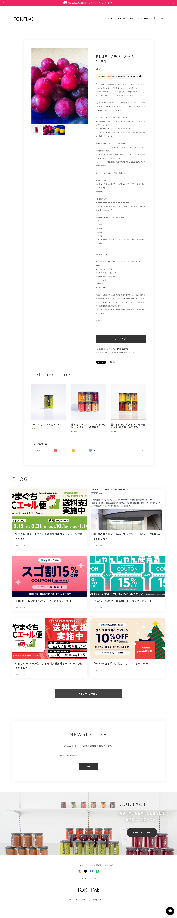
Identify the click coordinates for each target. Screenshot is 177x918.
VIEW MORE (88, 693)
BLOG (131, 18)
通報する (113, 362)
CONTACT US (142, 832)
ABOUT (121, 18)
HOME (111, 18)
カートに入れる (121, 339)
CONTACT (143, 18)
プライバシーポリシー (78, 865)
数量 (98, 320)
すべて (40, 450)
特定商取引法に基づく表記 (102, 865)
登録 (89, 766)
